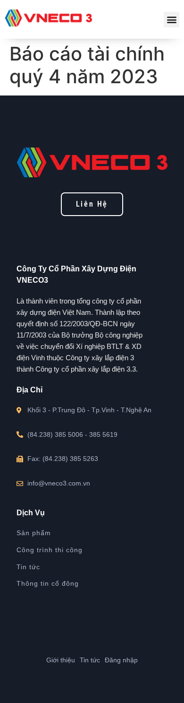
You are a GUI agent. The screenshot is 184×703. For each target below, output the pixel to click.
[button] (171, 19)
